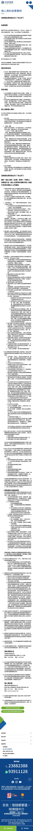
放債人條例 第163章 (8, 751)
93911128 (18, 771)
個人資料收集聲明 (7, 749)
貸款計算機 (9, 828)
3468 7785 (20, 812)
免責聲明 (5, 747)
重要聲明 (3, 744)
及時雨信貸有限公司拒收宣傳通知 (13, 708)
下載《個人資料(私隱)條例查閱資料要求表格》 (13, 711)
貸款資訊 (3, 740)
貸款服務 (3, 733)
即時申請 (26, 828)
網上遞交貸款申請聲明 (8, 753)
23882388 (18, 765)
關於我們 (3, 736)
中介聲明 (5, 755)
